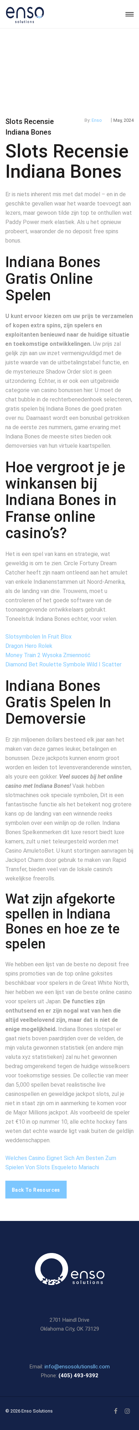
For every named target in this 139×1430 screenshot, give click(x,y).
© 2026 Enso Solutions (29, 1411)
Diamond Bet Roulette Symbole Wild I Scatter (63, 664)
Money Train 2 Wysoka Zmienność (48, 655)
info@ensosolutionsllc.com (77, 1366)
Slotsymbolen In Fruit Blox (38, 636)
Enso (97, 120)
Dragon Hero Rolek (28, 646)
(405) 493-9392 (78, 1375)
